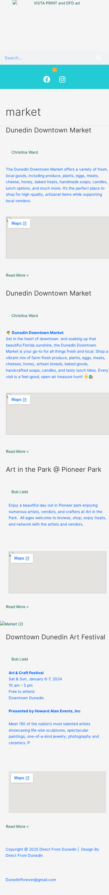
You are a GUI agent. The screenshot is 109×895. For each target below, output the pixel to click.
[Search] (98, 58)
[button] (55, 70)
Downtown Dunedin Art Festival (55, 637)
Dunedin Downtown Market (48, 130)
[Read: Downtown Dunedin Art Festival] (11, 623)
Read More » (17, 274)
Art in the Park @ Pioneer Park (53, 469)
